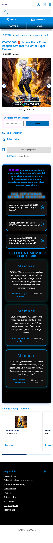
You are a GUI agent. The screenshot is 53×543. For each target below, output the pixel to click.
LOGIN (40, 26)
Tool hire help (9, 510)
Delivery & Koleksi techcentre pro (18, 480)
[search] (26, 12)
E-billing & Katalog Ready (14, 484)
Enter (37, 124)
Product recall (10, 489)
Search (5, 12)
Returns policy (10, 497)
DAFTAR (13, 26)
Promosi (7, 493)
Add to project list (28, 149)
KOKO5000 (11, 156)
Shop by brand (10, 501)
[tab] (14, 454)
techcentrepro (10, 476)
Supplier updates (11, 505)
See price (8, 445)
